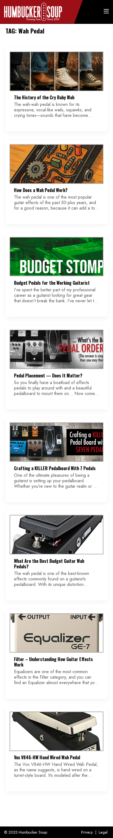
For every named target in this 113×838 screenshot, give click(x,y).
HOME (99, 23)
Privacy (87, 832)
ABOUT (98, 33)
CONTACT (95, 39)
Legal (103, 832)
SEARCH (96, 44)
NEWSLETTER (92, 28)
